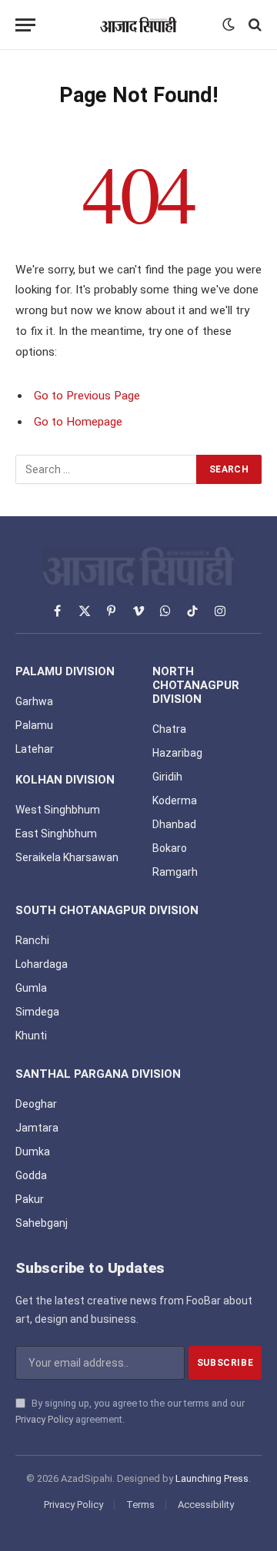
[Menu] (25, 25)
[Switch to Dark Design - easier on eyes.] (229, 24)
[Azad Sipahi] (138, 24)
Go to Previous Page (87, 396)
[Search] (253, 25)
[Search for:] (106, 469)
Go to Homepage (78, 422)
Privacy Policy (44, 1419)
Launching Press (212, 1478)
